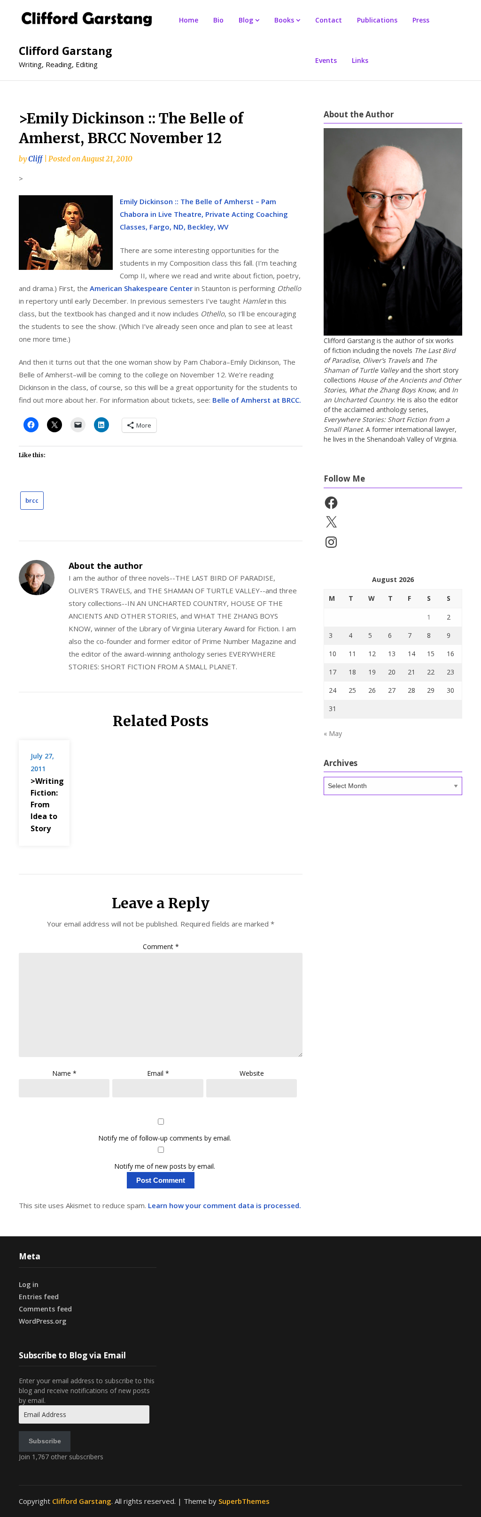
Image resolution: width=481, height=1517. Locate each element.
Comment (161, 946)
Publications (377, 19)
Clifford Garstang (65, 50)
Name (64, 1073)
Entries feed (39, 1296)
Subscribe (45, 1441)
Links (360, 60)
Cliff (35, 158)
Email (158, 1073)
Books (284, 19)
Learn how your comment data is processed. (224, 1205)
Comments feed (45, 1308)
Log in (29, 1284)
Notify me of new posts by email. (164, 1166)
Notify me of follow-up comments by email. (164, 1138)
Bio (218, 19)
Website (252, 1073)
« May (333, 733)
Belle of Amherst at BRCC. (256, 400)
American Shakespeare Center (141, 288)
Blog (246, 19)
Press (420, 19)
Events (326, 60)
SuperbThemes (244, 1501)
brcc (32, 500)
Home (188, 19)
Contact (328, 19)
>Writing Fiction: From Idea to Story (47, 805)
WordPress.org (42, 1321)
